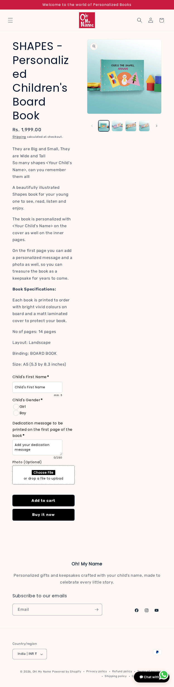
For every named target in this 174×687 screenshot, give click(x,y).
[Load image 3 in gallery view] (130, 125)
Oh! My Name (42, 671)
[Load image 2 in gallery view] (117, 125)
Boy (22, 413)
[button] (10, 20)
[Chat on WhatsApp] (163, 675)
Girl (22, 406)
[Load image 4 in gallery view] (144, 125)
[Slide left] (92, 126)
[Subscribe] (96, 610)
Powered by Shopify (66, 671)
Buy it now (43, 514)
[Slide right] (157, 126)
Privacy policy (96, 671)
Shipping (19, 136)
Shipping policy (116, 676)
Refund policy (122, 671)
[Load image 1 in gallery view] (103, 125)
